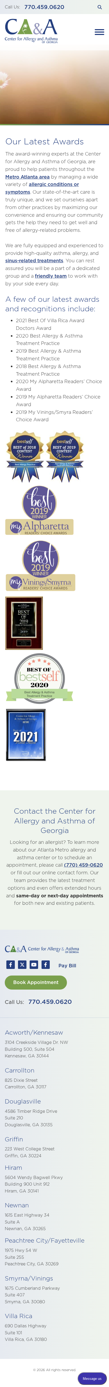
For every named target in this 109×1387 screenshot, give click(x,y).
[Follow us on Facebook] (10, 965)
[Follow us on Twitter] (22, 965)
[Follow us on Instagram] (45, 965)
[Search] (99, 7)
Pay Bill (67, 965)
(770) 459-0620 (83, 865)
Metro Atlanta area (27, 177)
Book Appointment (35, 982)
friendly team (51, 276)
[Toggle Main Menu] (99, 32)
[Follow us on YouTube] (34, 965)
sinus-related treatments (34, 260)
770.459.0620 (44, 7)
